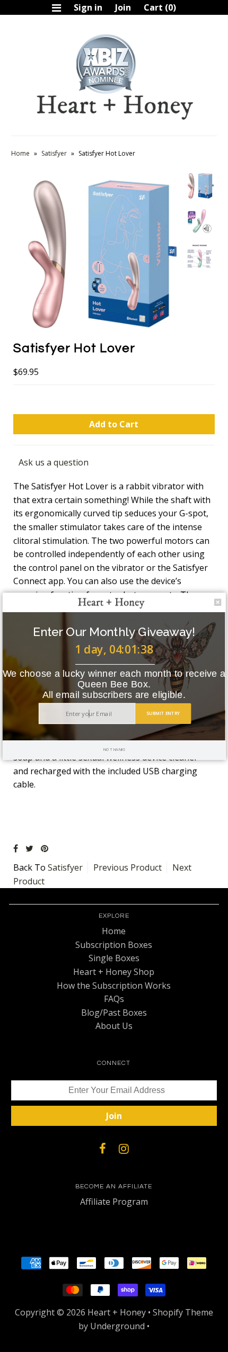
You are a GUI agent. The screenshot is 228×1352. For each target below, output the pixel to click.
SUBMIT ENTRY (163, 713)
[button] (114, 631)
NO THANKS (114, 749)
